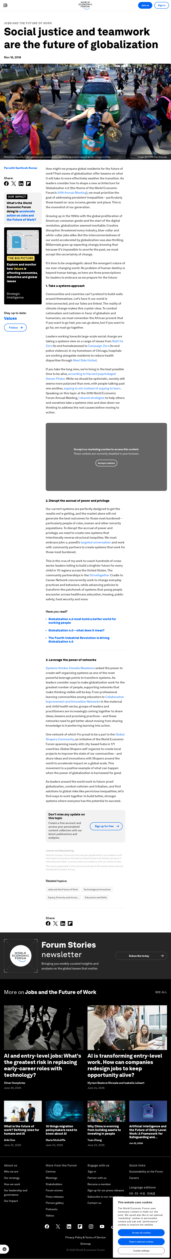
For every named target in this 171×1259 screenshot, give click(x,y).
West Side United (85, 360)
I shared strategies (92, 398)
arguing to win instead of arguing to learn (92, 388)
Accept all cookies (141, 1232)
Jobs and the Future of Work (28, 23)
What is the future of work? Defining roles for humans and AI (21, 1129)
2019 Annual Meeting (72, 192)
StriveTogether (100, 575)
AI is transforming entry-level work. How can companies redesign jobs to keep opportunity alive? (125, 1065)
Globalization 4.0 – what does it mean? (76, 630)
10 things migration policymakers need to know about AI (61, 1129)
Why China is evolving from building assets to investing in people (104, 1129)
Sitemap (85, 1243)
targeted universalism (95, 542)
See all (161, 992)
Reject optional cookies (141, 1241)
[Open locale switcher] (4, 1249)
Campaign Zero (98, 346)
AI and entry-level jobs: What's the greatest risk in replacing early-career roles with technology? (42, 1065)
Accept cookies (106, 463)
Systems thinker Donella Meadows (70, 668)
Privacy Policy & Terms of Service (85, 1237)
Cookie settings (141, 1250)
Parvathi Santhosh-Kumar (20, 168)
